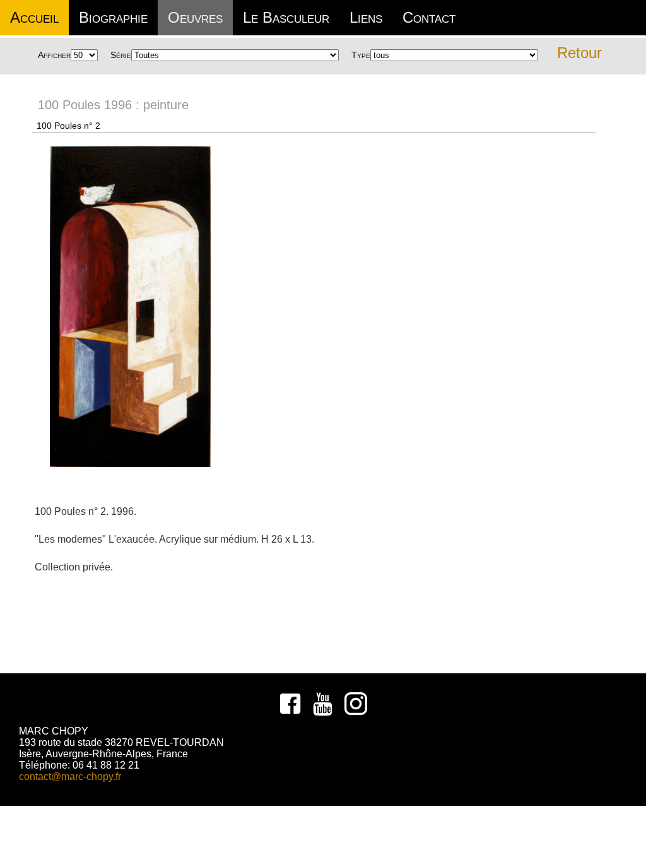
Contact (428, 17)
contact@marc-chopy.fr (70, 776)
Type (360, 55)
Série (120, 55)
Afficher (54, 55)
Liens (365, 17)
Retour (579, 52)
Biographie (113, 17)
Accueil (34, 17)
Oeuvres (195, 17)
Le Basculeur (286, 17)
